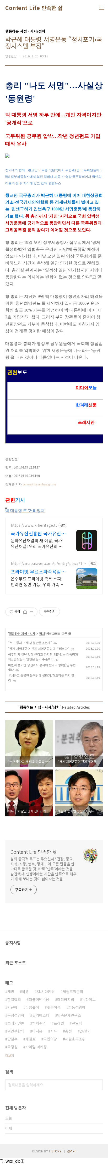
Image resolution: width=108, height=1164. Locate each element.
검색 (97, 1085)
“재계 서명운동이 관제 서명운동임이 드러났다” (38, 648)
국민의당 (50, 1039)
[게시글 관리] (31, 612)
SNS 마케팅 (46, 991)
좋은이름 (54, 1007)
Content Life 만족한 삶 (34, 8)
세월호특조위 (75, 1039)
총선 (68, 1031)
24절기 (85, 1031)
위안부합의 (15, 1031)
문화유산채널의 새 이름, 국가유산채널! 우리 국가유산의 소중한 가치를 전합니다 (36, 543)
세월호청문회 (73, 991)
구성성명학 (15, 1015)
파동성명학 (76, 1007)
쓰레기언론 (15, 1023)
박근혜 (12, 1007)
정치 (42, 633)
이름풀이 (32, 1007)
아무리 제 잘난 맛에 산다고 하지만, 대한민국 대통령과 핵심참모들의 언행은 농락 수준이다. (43, 656)
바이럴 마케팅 (36, 1046)
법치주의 (39, 1023)
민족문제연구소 (69, 1015)
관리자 (71, 1151)
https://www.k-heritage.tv (34, 525)
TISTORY (55, 1151)
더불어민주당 (39, 999)
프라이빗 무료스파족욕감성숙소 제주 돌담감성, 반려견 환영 (38, 571)
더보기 (9, 1055)
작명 (25, 991)
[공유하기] (25, 612)
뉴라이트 (89, 999)
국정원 (12, 1046)
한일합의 (14, 999)
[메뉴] (101, 8)
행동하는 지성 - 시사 (22, 633)
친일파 (77, 1023)
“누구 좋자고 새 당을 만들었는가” (30, 642)
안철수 (12, 1039)
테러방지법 (65, 999)
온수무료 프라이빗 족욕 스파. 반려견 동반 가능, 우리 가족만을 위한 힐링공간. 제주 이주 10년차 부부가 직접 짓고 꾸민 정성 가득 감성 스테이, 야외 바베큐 (38, 581)
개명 (10, 991)
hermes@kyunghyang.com (39, 484)
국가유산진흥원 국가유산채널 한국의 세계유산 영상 (38, 533)
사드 (53, 1031)
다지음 (37, 1031)
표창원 (59, 1023)
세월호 (30, 1039)
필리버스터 (40, 1015)
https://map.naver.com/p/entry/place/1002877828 (49, 563)
